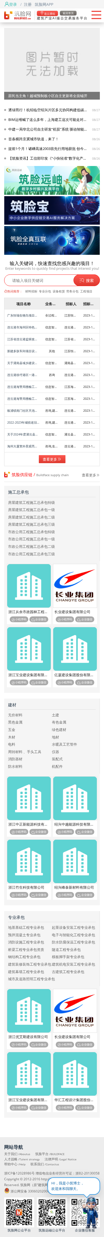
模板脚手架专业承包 (68, 957)
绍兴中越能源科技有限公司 (75, 824)
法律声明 (61, 1159)
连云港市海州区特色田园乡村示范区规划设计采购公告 (23, 327)
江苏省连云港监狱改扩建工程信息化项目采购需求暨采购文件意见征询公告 (23, 339)
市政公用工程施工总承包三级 (31, 554)
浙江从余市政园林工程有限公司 (29, 612)
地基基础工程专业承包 (26, 927)
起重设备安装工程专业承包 (73, 927)
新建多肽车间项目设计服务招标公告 (23, 351)
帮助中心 (15, 1164)
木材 (11, 737)
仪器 (55, 752)
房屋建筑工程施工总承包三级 (31, 524)
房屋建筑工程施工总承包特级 (31, 502)
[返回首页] (17, 14)
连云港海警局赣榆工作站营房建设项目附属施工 (23, 387)
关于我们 (17, 1154)
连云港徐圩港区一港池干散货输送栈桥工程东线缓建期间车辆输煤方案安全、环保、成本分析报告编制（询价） (23, 375)
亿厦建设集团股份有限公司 (75, 675)
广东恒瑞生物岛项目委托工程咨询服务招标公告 (23, 315)
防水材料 (15, 766)
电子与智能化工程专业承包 (73, 935)
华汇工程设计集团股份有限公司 (75, 1100)
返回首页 (68, 13)
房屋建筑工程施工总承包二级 (31, 517)
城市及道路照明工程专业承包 (31, 979)
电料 (11, 744)
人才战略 (22, 1159)
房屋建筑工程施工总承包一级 (31, 509)
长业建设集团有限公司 (72, 612)
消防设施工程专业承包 (26, 942)
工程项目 (86, 291)
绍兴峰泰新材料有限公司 (74, 887)
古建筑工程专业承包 (68, 971)
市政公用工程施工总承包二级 (31, 546)
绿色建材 (59, 729)
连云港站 (49, 13)
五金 (11, 729)
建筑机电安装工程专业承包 (73, 964)
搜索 (90, 280)
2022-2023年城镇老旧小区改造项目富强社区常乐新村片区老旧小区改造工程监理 (23, 422)
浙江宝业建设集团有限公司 (29, 675)
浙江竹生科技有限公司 (26, 887)
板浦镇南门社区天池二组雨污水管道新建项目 (23, 410)
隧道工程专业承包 (66, 949)
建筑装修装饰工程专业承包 (29, 964)
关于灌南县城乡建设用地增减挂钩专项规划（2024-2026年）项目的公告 (23, 363)
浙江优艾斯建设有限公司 (28, 1037)
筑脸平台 (50, 1154)
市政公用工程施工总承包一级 (31, 539)
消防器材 (15, 759)
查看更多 (50, 459)
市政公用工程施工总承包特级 (31, 532)
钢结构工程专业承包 (24, 957)
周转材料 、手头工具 (24, 752)
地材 (55, 737)
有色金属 (59, 722)
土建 (55, 715)
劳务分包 (72, 291)
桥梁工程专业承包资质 (26, 949)
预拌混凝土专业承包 (24, 935)
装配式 (57, 759)
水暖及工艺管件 (64, 744)
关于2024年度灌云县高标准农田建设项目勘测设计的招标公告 (23, 434)
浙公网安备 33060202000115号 (35, 1191)
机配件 (57, 766)
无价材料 (15, 715)
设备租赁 (59, 291)
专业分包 (45, 291)
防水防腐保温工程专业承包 (73, 942)
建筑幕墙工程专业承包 (26, 971)
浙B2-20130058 (87, 1173)
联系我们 (45, 1164)
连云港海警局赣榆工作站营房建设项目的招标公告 (23, 398)
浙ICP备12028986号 (19, 1173)
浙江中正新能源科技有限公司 (29, 824)
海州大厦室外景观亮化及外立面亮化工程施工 (23, 446)
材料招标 (31, 291)
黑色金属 (15, 722)
